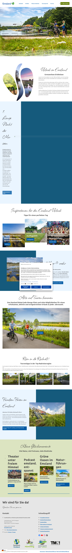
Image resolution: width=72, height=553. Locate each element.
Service (52, 3)
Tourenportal (45, 3)
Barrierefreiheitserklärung (63, 551)
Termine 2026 (53, 241)
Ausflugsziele (30, 239)
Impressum (42, 551)
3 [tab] (52, 337)
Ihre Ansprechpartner (12, 529)
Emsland (21, 3)
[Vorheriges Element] (52, 315)
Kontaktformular (8, 527)
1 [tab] (52, 328)
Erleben (27, 3)
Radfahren (7, 244)
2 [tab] (52, 333)
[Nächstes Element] (52, 341)
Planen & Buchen (35, 3)
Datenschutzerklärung (51, 551)
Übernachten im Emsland (46, 524)
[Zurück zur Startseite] (8, 3)
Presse (14, 532)
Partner (10, 532)
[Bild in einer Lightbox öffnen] (47, 414)
